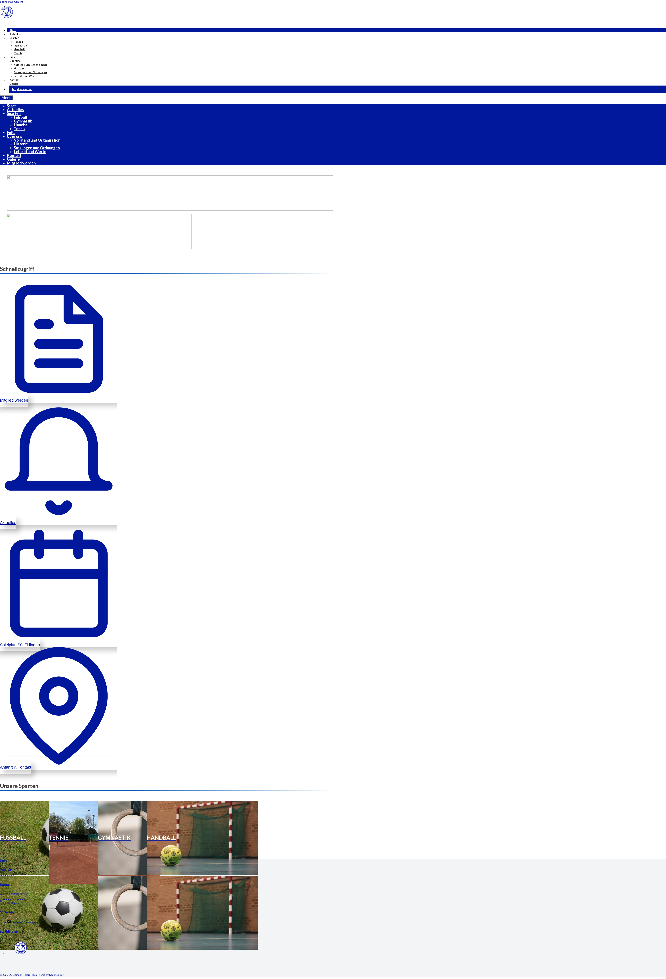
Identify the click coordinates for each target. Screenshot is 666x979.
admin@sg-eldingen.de (16, 893)
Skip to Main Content (11, 1)
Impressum (6, 869)
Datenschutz (7, 875)
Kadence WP (56, 974)
